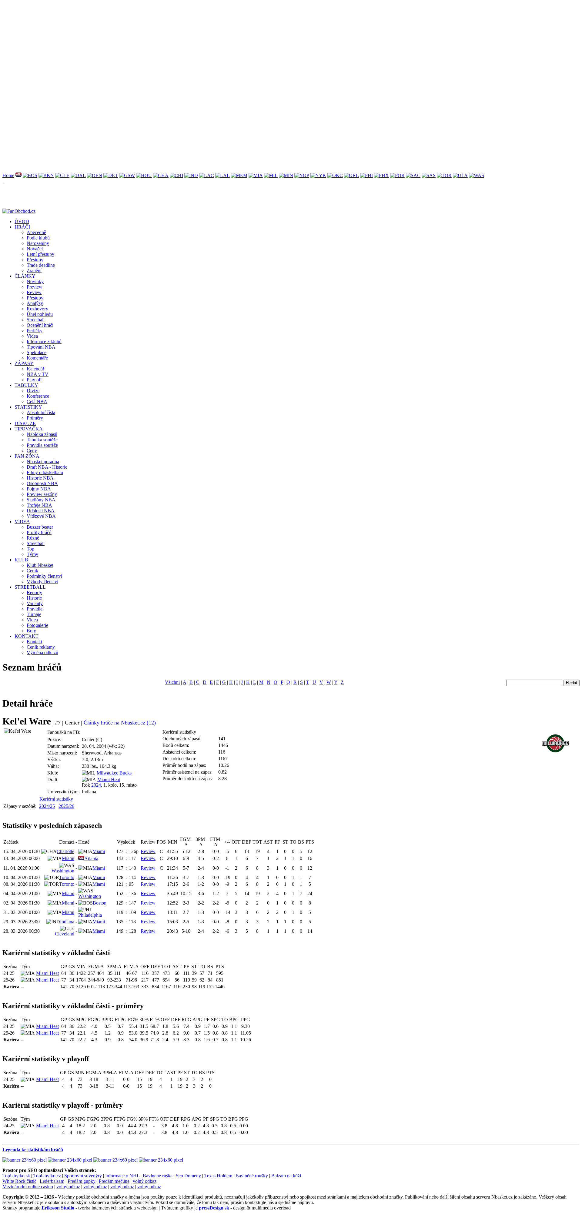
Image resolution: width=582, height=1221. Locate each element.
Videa (32, 336)
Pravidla (34, 608)
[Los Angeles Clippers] (206, 175)
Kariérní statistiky (56, 798)
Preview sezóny (42, 494)
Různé (33, 537)
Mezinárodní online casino (27, 1186)
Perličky (34, 330)
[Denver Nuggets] (94, 175)
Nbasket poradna (43, 461)
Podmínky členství (44, 576)
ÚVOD (22, 221)
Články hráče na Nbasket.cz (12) (120, 723)
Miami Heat (108, 779)
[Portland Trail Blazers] (397, 175)
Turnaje (34, 614)
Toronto (66, 877)
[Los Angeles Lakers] (222, 175)
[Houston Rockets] (144, 175)
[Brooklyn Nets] (46, 175)
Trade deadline (41, 265)
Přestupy (35, 259)
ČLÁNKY (25, 276)
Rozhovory (37, 308)
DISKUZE (25, 423)
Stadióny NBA (41, 499)
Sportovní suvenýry (83, 1175)
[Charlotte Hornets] (161, 175)
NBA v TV (37, 374)
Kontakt (34, 641)
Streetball (36, 319)
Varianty (35, 603)
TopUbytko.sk (16, 1175)
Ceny (32, 450)
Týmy (32, 554)
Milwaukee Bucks (114, 772)
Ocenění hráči (40, 325)
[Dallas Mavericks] (78, 175)
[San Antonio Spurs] (429, 175)
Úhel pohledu (40, 314)
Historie (34, 597)
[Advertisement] (184, 44)
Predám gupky (81, 1181)
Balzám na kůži (286, 1175)
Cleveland (64, 933)
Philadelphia (90, 915)
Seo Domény (188, 1175)
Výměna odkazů (42, 652)
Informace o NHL (122, 1175)
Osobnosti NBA (42, 483)
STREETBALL (30, 587)
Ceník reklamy (41, 647)
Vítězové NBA (41, 516)
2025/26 (66, 806)
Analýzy (35, 303)
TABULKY (26, 385)
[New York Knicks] (318, 175)
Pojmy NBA (39, 488)
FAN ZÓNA (27, 456)
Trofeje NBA (39, 505)
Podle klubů (38, 237)
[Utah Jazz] (460, 175)
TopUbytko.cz (47, 1175)
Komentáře (37, 357)
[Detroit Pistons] (110, 175)
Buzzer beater (40, 527)
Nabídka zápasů (42, 434)
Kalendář (35, 368)
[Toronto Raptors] (444, 175)
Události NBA (41, 510)
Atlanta (91, 858)
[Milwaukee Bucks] (271, 175)
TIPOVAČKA (29, 428)
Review (34, 292)
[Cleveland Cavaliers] (62, 175)
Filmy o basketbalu (45, 472)
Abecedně (36, 232)
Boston (99, 902)
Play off (34, 379)
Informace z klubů (44, 341)
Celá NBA (37, 401)
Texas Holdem (218, 1175)
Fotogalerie (37, 625)
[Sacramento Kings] (413, 175)
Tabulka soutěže (42, 439)
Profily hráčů (39, 532)
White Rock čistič (19, 1181)
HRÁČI (22, 226)
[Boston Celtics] (30, 175)
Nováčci (35, 248)
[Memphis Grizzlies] (239, 175)
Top (30, 548)
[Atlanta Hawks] (18, 175)
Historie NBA (40, 477)
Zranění (34, 270)
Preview (34, 286)
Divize (33, 390)
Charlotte (65, 851)
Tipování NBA (41, 347)
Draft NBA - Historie (47, 467)
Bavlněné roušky (252, 1175)
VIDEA (22, 521)
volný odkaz (144, 1181)
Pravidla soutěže (42, 445)
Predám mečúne (114, 1181)
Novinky (35, 281)
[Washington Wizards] (476, 175)
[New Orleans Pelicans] (301, 175)
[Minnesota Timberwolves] (286, 175)
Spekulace (36, 352)
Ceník (32, 570)
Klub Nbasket (40, 565)
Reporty (34, 592)
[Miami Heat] (256, 175)
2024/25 (47, 806)
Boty (31, 630)
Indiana (67, 921)
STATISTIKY (28, 407)
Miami (98, 851)
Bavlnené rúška (157, 1175)
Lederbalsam (52, 1181)
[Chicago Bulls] (176, 175)
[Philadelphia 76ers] (366, 175)
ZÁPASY (24, 363)
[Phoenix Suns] (381, 175)
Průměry (35, 417)
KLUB (21, 559)
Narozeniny (38, 243)
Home (8, 175)
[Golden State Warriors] (127, 175)
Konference (38, 396)
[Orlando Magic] (351, 175)
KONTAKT (26, 636)
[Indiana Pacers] (191, 175)
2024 (96, 785)
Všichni (172, 682)
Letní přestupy (40, 254)
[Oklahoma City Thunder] (335, 175)
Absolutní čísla (41, 412)
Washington (63, 870)
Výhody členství (42, 581)
